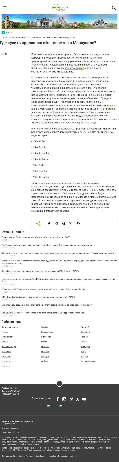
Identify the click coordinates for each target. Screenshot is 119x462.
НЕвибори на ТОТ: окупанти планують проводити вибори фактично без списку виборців (43, 289)
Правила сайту (32, 456)
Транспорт (86, 332)
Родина (84, 356)
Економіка (6, 351)
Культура (85, 346)
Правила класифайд (49, 456)
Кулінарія (6, 356)
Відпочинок (46, 337)
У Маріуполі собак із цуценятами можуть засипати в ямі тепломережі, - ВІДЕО (38, 297)
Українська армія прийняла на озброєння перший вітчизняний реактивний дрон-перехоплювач (47, 245)
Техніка (44, 327)
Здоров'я (85, 327)
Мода (83, 351)
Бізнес (5, 342)
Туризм (5, 332)
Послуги (45, 356)
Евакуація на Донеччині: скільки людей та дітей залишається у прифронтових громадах (43, 313)
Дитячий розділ (88, 361)
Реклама (6, 366)
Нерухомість (47, 332)
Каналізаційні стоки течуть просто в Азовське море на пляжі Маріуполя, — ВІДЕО (40, 271)
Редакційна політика (67, 456)
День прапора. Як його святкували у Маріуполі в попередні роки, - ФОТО (36, 237)
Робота (44, 361)
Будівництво (7, 337)
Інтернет (45, 346)
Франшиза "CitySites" (11, 391)
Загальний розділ (10, 327)
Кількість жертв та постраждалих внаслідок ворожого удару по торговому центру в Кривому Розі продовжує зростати (59, 253)
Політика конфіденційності (13, 456)
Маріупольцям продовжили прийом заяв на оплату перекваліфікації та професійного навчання (47, 305)
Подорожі (6, 361)
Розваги (84, 337)
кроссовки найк (74, 68)
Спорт (84, 342)
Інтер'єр (45, 351)
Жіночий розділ (9, 346)
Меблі (44, 342)
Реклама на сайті (9, 388)
